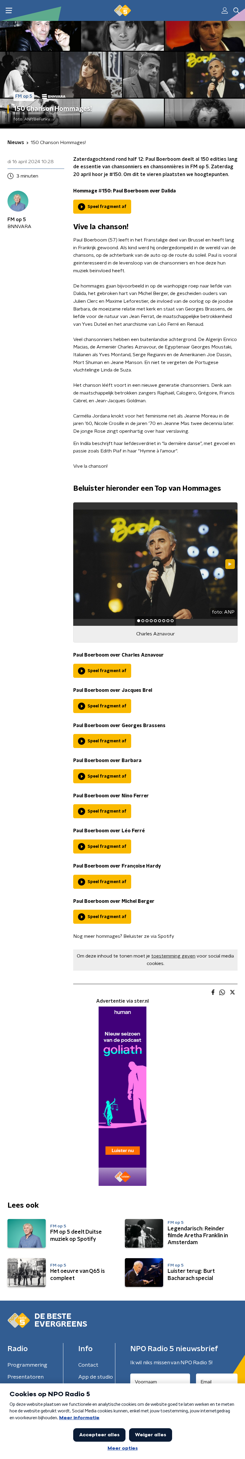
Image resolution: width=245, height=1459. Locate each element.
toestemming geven (173, 956)
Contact (88, 1365)
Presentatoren (25, 1377)
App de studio (95, 1377)
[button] (9, 10)
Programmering (27, 1365)
